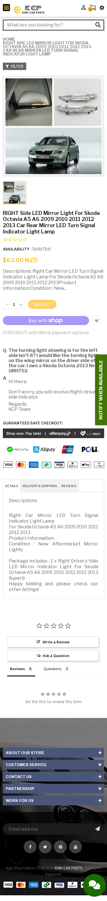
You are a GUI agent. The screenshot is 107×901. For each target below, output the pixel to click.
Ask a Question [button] (56, 655)
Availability (16, 249)
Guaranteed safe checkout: (33, 423)
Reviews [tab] (17, 668)
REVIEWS (68, 486)
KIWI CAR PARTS (69, 868)
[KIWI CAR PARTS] (53, 884)
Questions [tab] (53, 668)
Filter (16, 66)
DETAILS (11, 486)
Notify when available (101, 390)
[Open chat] (94, 885)
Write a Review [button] (56, 642)
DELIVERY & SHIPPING (40, 486)
